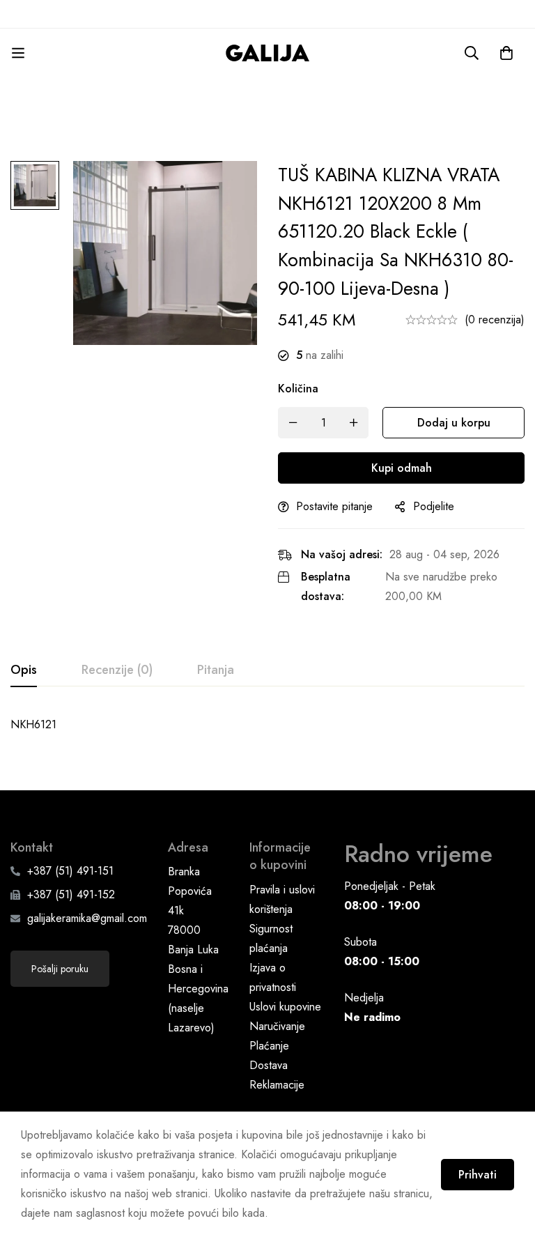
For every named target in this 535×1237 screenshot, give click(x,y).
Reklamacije (276, 1085)
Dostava (268, 1065)
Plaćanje (269, 1046)
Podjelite (433, 506)
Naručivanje (277, 1026)
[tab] (23, 670)
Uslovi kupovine (285, 1007)
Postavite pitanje (334, 506)
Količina (298, 389)
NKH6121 (33, 724)
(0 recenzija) (495, 320)
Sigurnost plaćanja (271, 938)
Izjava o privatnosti (272, 977)
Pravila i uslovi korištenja (282, 899)
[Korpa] (506, 53)
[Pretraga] (471, 53)
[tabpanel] (267, 725)
